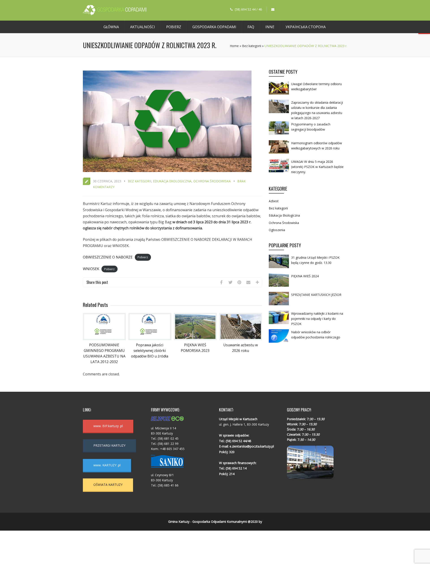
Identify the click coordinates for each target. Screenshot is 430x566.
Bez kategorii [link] (251, 46)
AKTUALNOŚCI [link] (142, 26)
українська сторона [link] (306, 26)
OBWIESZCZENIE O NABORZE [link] (108, 257)
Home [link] (234, 46)
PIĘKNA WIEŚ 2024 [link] (305, 276)
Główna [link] (111, 26)
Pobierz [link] (173, 26)
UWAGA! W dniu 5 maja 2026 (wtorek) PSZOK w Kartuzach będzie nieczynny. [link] (317, 166)
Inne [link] (269, 26)
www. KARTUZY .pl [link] (106, 465)
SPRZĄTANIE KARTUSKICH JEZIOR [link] (316, 295)
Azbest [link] (274, 201)
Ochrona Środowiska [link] (212, 181)
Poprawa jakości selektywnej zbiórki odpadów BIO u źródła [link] (149, 350)
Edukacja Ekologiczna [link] (172, 181)
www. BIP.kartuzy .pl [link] (108, 426)
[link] (114, 14)
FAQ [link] (250, 26)
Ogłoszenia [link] (277, 230)
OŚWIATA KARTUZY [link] (108, 484)
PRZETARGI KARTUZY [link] (109, 445)
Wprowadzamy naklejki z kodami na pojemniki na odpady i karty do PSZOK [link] (317, 318)
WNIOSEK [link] (91, 268)
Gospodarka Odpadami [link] (214, 26)
